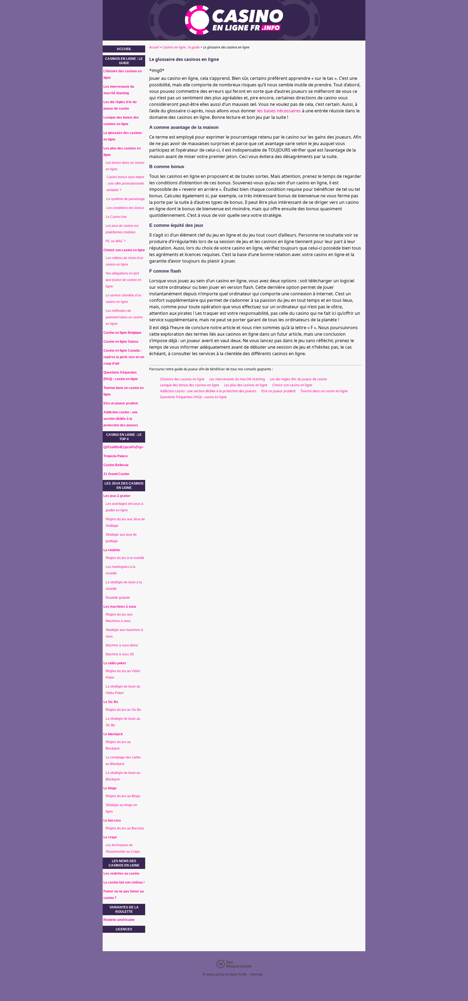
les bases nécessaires (279, 111)
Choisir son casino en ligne (292, 385)
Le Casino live (116, 217)
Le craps (110, 837)
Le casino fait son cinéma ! (124, 882)
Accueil (124, 49)
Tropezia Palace (115, 456)
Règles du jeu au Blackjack (118, 745)
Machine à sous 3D (120, 654)
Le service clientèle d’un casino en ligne (123, 298)
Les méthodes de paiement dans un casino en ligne (124, 317)
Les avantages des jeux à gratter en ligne (124, 507)
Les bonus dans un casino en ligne (125, 166)
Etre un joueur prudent (278, 391)
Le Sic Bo (110, 702)
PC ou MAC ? (116, 241)
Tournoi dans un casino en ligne (324, 391)
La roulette (111, 550)
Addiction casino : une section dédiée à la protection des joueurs (208, 391)
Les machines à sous (119, 607)
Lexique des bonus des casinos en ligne (189, 385)
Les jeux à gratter (117, 496)
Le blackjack (113, 734)
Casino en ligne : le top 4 (124, 437)
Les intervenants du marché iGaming (237, 379)
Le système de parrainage (125, 199)
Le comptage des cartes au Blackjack (123, 760)
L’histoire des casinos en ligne (182, 379)
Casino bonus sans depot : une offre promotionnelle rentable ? (125, 183)
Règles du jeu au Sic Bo (123, 710)
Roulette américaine (119, 920)
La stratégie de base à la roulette (124, 585)
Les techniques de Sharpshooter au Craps (123, 848)
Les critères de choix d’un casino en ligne (124, 261)
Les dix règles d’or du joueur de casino (298, 379)
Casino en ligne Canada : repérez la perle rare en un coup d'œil (123, 357)
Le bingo (109, 788)
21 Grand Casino (116, 474)
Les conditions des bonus (125, 208)
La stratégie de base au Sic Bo (123, 722)
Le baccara (112, 820)
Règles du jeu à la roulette (125, 558)
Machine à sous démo (122, 645)
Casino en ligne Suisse (120, 342)
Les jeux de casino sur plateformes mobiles (122, 229)
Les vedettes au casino (121, 873)
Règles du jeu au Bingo (123, 796)
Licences (124, 929)
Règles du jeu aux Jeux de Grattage (125, 522)
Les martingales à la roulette (120, 570)
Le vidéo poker (114, 663)
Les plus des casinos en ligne (245, 385)
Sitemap (256, 974)
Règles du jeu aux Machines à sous (119, 618)
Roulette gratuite (118, 598)
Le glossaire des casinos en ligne (122, 136)
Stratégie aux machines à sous (124, 633)
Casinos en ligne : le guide (124, 61)
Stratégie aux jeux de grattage (121, 538)
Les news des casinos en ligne (124, 863)
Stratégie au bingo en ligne (121, 808)
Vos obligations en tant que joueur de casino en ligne (123, 279)
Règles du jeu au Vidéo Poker (123, 674)
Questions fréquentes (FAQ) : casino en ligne (193, 397)
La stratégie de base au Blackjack (123, 776)
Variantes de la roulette (124, 909)
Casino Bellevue (116, 465)
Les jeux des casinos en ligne (124, 486)
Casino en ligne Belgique (122, 333)
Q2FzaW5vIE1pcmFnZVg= (123, 447)
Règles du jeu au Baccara (125, 828)
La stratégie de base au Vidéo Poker (123, 690)
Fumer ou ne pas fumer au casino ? (123, 894)
